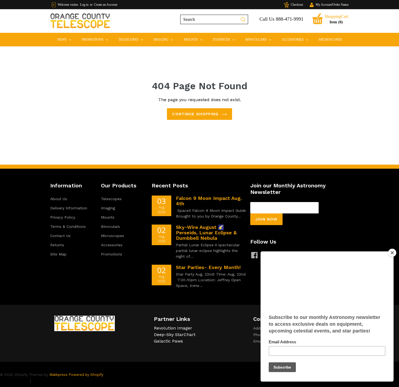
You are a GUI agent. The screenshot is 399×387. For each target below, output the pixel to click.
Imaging (166, 39)
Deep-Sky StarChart (174, 334)
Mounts (195, 39)
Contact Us (60, 236)
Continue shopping (195, 114)
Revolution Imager (173, 328)
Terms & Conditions (68, 226)
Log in (84, 5)
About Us (58, 199)
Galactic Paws (168, 341)
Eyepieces (226, 39)
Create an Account (105, 5)
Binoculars (260, 39)
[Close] (392, 253)
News (66, 39)
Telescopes (133, 39)
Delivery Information (68, 208)
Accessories (297, 39)
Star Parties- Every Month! (208, 267)
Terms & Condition (51, 380)
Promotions (97, 39)
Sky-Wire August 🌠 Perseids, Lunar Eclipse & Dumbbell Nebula (206, 232)
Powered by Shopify (86, 375)
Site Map (58, 254)
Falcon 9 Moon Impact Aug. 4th (209, 200)
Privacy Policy (62, 217)
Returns (57, 245)
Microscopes (330, 39)
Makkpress (58, 375)
